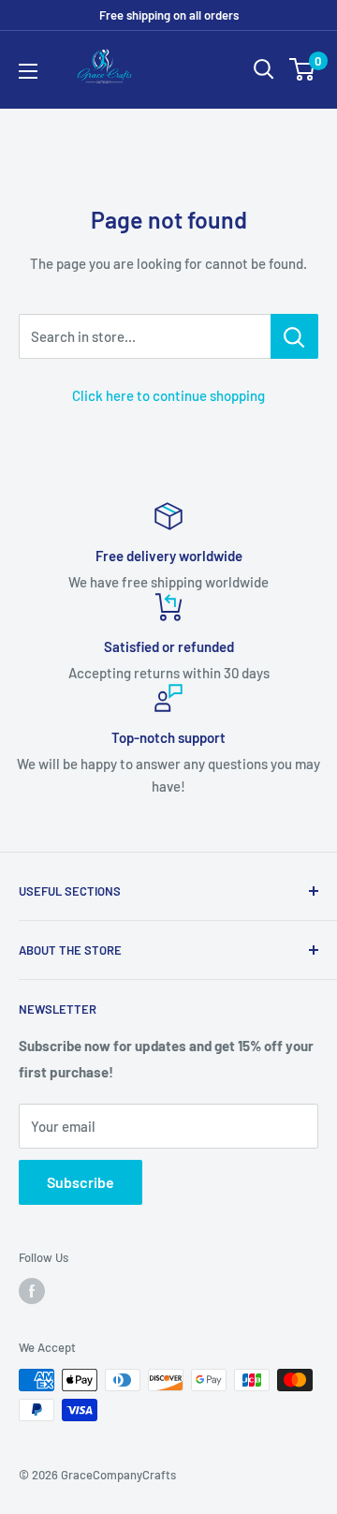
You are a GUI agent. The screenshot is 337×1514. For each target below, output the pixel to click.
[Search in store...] (294, 336)
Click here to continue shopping (168, 395)
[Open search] (264, 69)
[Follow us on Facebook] (32, 1291)
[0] (303, 69)
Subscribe (80, 1182)
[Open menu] (28, 71)
